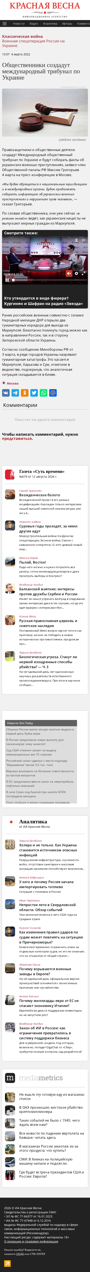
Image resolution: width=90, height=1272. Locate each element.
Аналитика (50, 23)
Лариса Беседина (30, 652)
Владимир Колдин (31, 584)
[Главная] (45, 10)
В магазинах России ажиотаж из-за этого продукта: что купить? (48, 1148)
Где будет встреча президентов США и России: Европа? (51, 1174)
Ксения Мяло (27, 616)
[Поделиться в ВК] (6, 393)
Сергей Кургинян (30, 491)
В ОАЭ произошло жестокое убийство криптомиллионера (51, 1109)
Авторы (67, 23)
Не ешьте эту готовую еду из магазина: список (52, 1096)
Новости (18, 23)
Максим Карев (28, 558)
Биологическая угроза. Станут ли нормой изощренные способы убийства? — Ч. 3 (48, 662)
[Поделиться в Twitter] (34, 393)
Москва (12, 383)
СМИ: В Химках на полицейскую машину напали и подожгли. (45, 1161)
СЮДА (20, 1254)
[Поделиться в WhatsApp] (43, 393)
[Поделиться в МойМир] (53, 393)
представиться (17, 439)
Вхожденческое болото (39, 495)
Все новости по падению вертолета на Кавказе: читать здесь (51, 1135)
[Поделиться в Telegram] (15, 393)
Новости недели (30, 522)
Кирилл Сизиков (30, 928)
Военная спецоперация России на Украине (33, 43)
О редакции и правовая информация (31, 1241)
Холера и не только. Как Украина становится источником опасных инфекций (48, 850)
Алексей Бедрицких (31, 877)
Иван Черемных (29, 900)
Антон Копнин (29, 996)
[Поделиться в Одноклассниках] (24, 393)
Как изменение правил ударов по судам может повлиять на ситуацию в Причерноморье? (51, 937)
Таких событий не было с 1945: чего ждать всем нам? (49, 1122)
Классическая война (22, 36)
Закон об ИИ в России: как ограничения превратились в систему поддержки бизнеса (45, 1033)
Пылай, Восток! (32, 562)
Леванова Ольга (29, 964)
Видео (34, 23)
